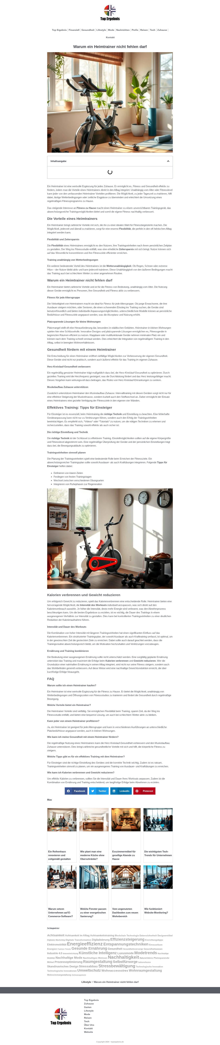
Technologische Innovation (149, 966)
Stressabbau (88, 966)
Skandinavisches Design (62, 966)
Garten (87, 1007)
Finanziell (74, 30)
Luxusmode (125, 953)
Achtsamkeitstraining (102, 935)
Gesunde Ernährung (89, 948)
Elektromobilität (56, 944)
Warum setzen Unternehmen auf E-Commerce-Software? (60, 912)
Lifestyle (101, 30)
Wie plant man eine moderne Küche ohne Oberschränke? (92, 855)
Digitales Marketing (56, 940)
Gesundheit (87, 30)
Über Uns (89, 1025)
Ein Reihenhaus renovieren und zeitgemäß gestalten (59, 855)
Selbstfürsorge (125, 962)
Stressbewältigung (116, 966)
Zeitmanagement (79, 975)
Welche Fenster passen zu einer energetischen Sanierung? (93, 912)
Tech (152, 30)
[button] (168, 161)
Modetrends (145, 952)
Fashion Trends (64, 949)
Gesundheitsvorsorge (133, 949)
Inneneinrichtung (70, 953)
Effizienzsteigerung (127, 939)
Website (88, 1032)
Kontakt (110, 37)
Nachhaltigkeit (123, 957)
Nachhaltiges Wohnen (95, 958)
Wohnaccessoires (114, 970)
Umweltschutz (89, 970)
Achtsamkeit (55, 935)
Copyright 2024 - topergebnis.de (110, 1042)
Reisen (144, 30)
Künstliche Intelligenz (98, 953)
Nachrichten (123, 30)
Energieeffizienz (85, 943)
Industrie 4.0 (54, 953)
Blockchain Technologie (127, 936)
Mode (111, 30)
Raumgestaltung (97, 961)
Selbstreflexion (144, 962)
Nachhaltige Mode (69, 957)
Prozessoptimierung (68, 962)
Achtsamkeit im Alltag (77, 935)
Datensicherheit (148, 935)
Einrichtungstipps (154, 940)
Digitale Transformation (78, 940)
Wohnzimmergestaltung (59, 975)
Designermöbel (165, 935)
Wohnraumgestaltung (145, 970)
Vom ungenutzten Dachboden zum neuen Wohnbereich (125, 912)
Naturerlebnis (146, 958)
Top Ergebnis (59, 30)
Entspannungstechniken (125, 944)
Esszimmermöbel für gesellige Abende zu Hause (124, 855)
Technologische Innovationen (62, 971)
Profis (135, 30)
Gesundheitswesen (153, 949)
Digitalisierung (101, 939)
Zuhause (162, 30)
